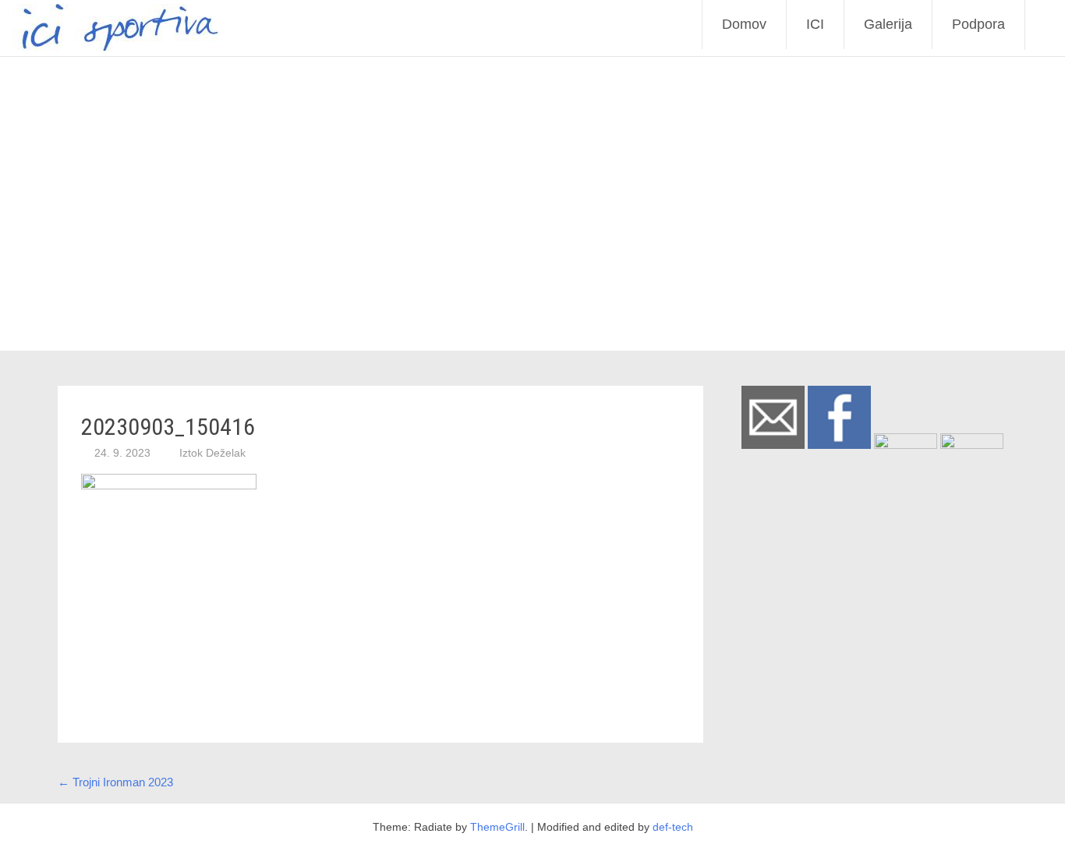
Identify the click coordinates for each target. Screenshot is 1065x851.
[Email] (773, 444)
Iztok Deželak (212, 453)
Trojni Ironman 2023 (115, 782)
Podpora (978, 24)
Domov (744, 24)
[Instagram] (905, 444)
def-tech (673, 827)
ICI (815, 24)
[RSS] (971, 444)
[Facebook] (839, 444)
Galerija (888, 24)
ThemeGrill (497, 827)
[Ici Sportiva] (110, 46)
